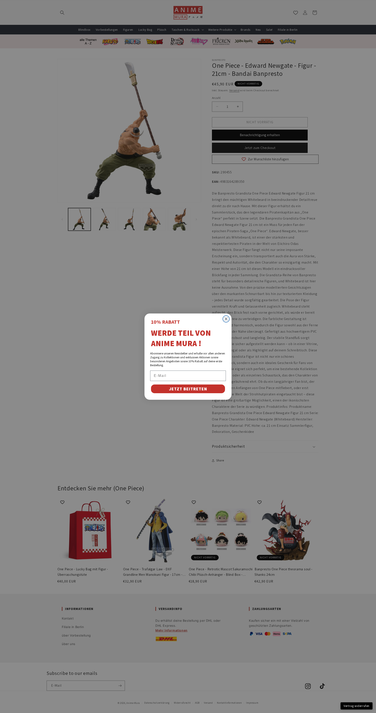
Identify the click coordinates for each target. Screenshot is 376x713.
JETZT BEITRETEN (188, 389)
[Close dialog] (226, 319)
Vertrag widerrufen (356, 706)
